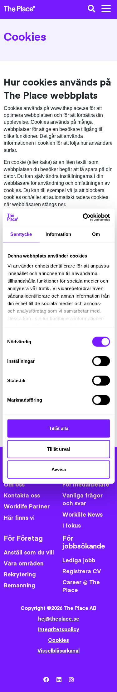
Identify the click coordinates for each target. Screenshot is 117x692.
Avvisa (58, 469)
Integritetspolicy (58, 629)
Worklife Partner (27, 506)
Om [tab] (96, 234)
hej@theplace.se (58, 619)
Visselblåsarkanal (58, 651)
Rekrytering (20, 574)
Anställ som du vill (29, 552)
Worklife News (82, 515)
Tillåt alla (58, 428)
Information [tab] (58, 234)
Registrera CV (81, 571)
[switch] (101, 361)
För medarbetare (85, 484)
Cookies (58, 640)
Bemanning (19, 585)
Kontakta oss (22, 495)
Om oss (14, 484)
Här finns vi (19, 518)
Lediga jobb (78, 560)
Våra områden (24, 563)
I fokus (71, 526)
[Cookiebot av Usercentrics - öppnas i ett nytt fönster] (83, 217)
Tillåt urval (58, 448)
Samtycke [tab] (21, 234)
